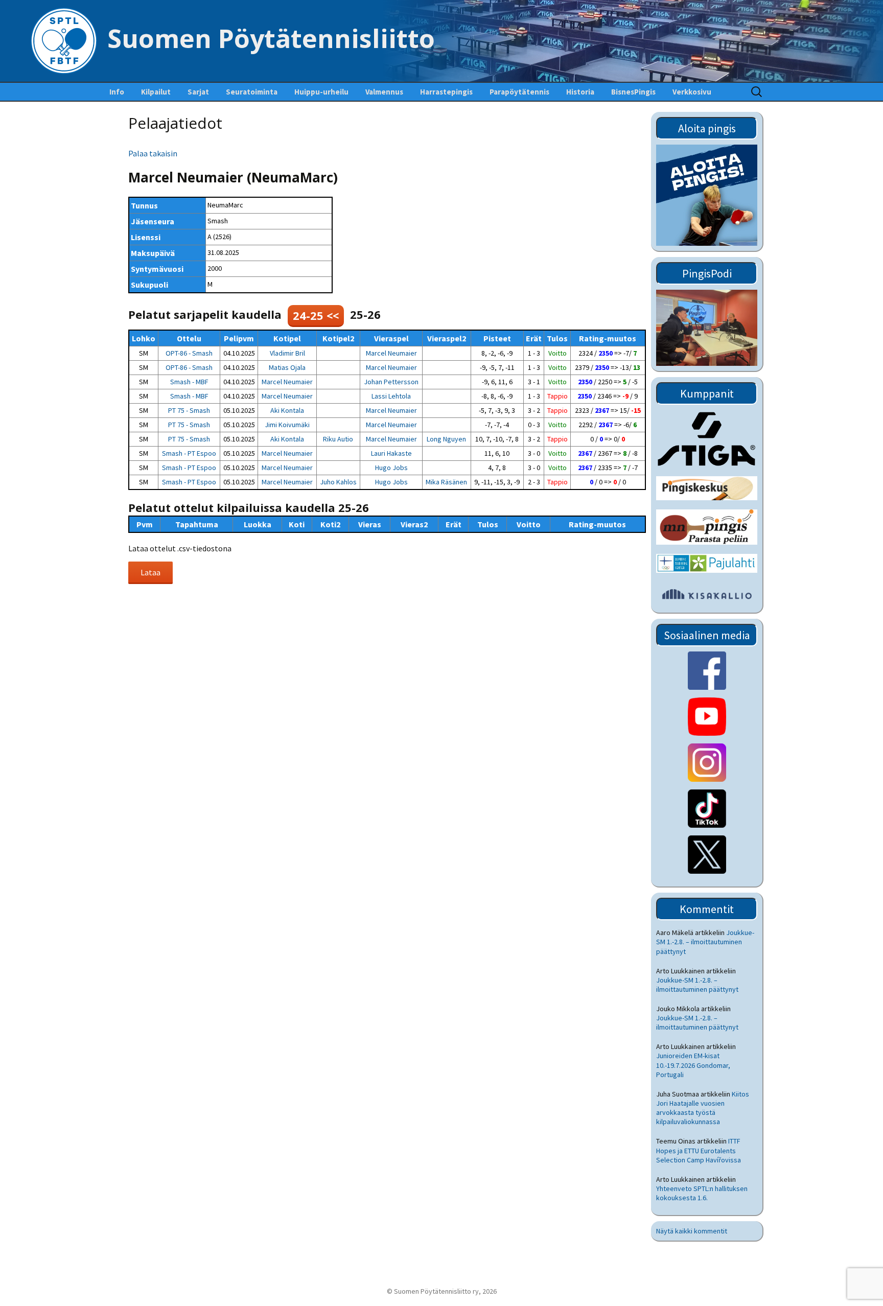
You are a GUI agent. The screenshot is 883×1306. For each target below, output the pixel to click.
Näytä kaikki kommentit (691, 1230)
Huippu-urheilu (321, 92)
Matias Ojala (287, 367)
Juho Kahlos (338, 481)
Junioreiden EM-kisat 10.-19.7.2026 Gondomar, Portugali (693, 1065)
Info (116, 92)
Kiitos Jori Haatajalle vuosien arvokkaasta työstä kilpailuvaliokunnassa (702, 1108)
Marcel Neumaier (391, 353)
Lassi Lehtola (391, 396)
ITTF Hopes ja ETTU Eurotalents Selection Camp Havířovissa (698, 1150)
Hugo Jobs (391, 467)
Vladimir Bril (287, 353)
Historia (580, 92)
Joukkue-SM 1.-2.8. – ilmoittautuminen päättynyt (705, 941)
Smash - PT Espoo (189, 453)
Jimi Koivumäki (287, 424)
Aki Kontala (287, 410)
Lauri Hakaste (391, 453)
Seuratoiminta (251, 92)
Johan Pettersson (391, 381)
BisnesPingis (633, 92)
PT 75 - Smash (189, 410)
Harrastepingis (446, 92)
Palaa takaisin (152, 153)
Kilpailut (156, 92)
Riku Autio (338, 439)
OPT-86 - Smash (189, 353)
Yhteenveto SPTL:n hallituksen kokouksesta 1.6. (702, 1193)
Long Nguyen (446, 439)
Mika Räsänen (446, 481)
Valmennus (384, 92)
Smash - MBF (189, 381)
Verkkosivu (691, 92)
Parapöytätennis (519, 92)
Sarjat (198, 92)
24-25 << (316, 315)
